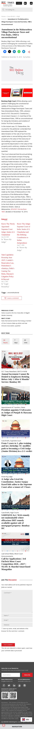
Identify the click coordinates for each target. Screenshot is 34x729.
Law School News (7, 554)
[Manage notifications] (3, 725)
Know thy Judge (6, 477)
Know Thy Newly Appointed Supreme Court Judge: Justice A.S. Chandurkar (8, 229)
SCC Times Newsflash (9, 371)
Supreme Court (15, 441)
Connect (19, 3)
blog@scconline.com (7, 681)
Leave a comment (13, 298)
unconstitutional (13, 293)
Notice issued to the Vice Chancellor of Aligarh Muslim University (15, 312)
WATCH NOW (22, 371)
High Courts (14, 513)
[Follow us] (3, 685)
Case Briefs (5, 441)
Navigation (17, 727)
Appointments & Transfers (10, 407)
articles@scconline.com (24, 681)
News (23, 407)
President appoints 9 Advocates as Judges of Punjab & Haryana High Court (16, 412)
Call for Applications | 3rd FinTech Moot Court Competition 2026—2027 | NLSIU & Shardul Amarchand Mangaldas (15, 564)
